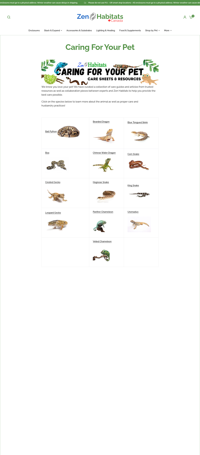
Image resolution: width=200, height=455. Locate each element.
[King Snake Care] (139, 194)
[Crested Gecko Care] (57, 194)
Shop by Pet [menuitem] (151, 30)
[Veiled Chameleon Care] (104, 253)
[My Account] (185, 17)
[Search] (9, 17)
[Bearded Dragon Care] (104, 134)
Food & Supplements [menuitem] (130, 30)
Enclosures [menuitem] (34, 30)
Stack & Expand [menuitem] (52, 30)
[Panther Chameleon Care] (104, 224)
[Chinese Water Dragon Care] (104, 165)
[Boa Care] (57, 165)
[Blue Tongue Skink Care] (139, 134)
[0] (190, 17)
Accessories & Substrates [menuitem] (79, 30)
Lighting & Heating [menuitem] (105, 30)
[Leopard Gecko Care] (57, 224)
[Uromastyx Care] (139, 224)
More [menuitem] (166, 30)
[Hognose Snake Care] (104, 194)
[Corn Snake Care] (139, 165)
